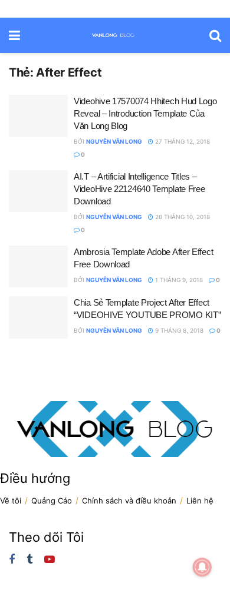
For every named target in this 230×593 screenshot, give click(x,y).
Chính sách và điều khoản (129, 500)
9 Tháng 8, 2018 (178, 330)
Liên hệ (199, 500)
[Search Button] (215, 35)
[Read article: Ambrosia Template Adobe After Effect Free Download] (38, 267)
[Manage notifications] (202, 567)
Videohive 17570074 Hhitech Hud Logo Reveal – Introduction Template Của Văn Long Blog (145, 113)
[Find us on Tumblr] (29, 560)
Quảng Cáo (51, 500)
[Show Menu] (14, 35)
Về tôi (10, 500)
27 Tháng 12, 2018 (181, 141)
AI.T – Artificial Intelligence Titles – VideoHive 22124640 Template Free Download (139, 188)
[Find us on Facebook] (12, 560)
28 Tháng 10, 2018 (181, 216)
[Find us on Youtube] (49, 560)
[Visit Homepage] (115, 4)
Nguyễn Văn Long (114, 141)
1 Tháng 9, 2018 (178, 279)
